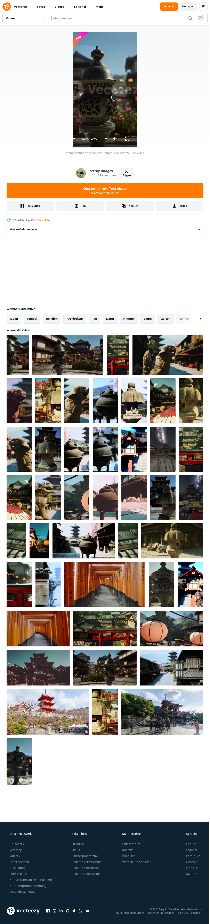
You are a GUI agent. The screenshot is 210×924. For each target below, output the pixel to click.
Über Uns (128, 856)
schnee (184, 319)
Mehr (99, 7)
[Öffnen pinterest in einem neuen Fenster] (67, 910)
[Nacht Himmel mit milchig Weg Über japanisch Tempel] (163, 449)
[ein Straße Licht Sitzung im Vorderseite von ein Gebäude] (161, 584)
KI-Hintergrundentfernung (27, 886)
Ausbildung (17, 868)
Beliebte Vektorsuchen (86, 862)
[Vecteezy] (6, 6)
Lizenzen (77, 844)
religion (52, 319)
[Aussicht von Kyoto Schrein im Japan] (76, 497)
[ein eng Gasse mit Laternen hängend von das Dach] (39, 540)
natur (110, 319)
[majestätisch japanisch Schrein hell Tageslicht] (105, 667)
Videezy (14, 856)
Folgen (125, 175)
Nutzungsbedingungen (127, 912)
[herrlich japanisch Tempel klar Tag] (163, 497)
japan (14, 319)
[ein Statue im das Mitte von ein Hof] (19, 761)
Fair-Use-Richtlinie (186, 912)
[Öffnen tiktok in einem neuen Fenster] (74, 910)
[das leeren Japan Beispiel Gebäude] (105, 400)
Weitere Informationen (24, 229)
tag (94, 319)
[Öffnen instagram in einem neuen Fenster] (54, 910)
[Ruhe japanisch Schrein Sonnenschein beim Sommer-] (48, 449)
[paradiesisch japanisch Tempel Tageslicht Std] (19, 497)
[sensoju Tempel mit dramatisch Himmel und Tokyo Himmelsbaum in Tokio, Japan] (118, 355)
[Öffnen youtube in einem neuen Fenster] (87, 910)
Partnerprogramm (83, 856)
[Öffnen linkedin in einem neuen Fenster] (61, 910)
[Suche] (187, 18)
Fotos (41, 7)
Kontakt (127, 850)
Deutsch (189, 862)
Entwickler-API (19, 874)
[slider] (104, 138)
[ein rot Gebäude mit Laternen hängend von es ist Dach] (19, 584)
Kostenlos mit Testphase (103, 190)
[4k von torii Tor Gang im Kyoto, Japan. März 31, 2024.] (104, 584)
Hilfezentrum (131, 844)
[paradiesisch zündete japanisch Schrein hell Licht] (16, 540)
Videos (59, 7)
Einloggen (185, 6)
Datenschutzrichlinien (158, 912)
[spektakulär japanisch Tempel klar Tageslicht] (163, 400)
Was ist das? (43, 219)
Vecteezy (15, 850)
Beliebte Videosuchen (86, 874)
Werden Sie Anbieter (136, 862)
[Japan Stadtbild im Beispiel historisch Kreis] (167, 355)
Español (189, 850)
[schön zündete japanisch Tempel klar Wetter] (105, 712)
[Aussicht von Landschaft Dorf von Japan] (191, 449)
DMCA (75, 850)
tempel (32, 319)
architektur (75, 319)
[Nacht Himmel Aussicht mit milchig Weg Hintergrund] (191, 497)
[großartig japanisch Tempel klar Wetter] (38, 667)
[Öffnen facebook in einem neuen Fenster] (48, 910)
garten (165, 319)
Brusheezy (16, 844)
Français (189, 868)
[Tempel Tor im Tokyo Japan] (48, 400)
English (189, 844)
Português (191, 856)
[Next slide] (193, 319)
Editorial (80, 7)
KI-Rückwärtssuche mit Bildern (30, 880)
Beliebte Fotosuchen (85, 868)
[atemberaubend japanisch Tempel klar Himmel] (18, 355)
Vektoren (20, 7)
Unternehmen (19, 862)
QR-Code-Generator (22, 892)
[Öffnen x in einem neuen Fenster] (80, 910)
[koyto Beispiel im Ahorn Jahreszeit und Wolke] (134, 400)
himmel (129, 319)
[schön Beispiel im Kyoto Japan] (19, 400)
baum (148, 319)
